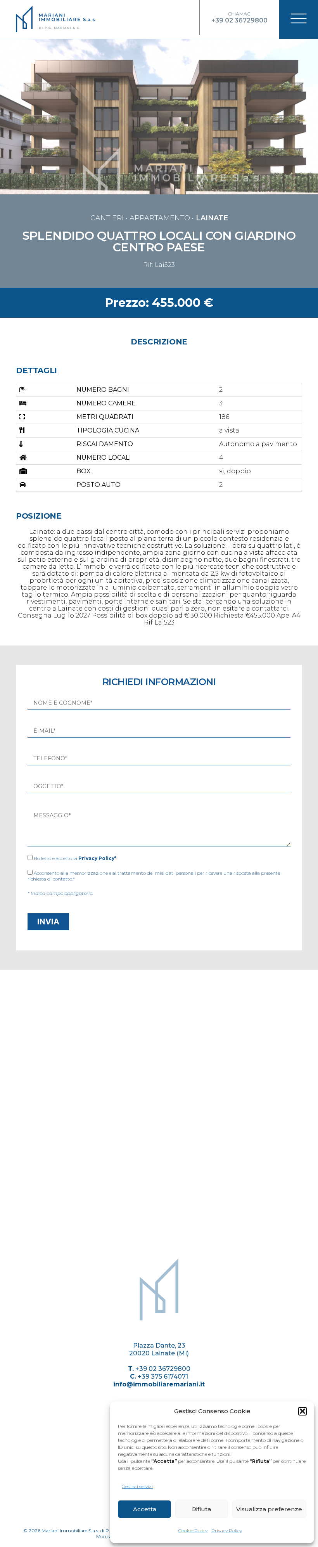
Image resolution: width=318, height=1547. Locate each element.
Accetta (144, 1509)
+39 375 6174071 (163, 1376)
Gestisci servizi (137, 1486)
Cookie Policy (192, 1530)
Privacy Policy (226, 1530)
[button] (302, 1411)
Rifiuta (201, 1509)
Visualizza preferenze (269, 1509)
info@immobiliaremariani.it (159, 1384)
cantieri (107, 218)
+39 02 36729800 (162, 1368)
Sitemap (159, 1326)
